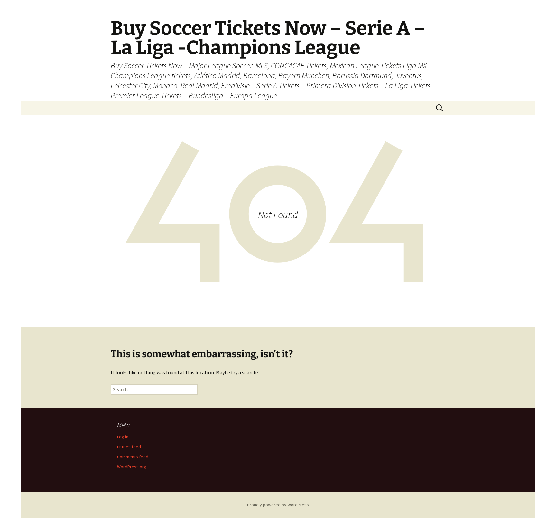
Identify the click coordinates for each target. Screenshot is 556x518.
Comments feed (132, 457)
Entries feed (129, 447)
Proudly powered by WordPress (278, 505)
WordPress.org (131, 467)
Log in (122, 437)
